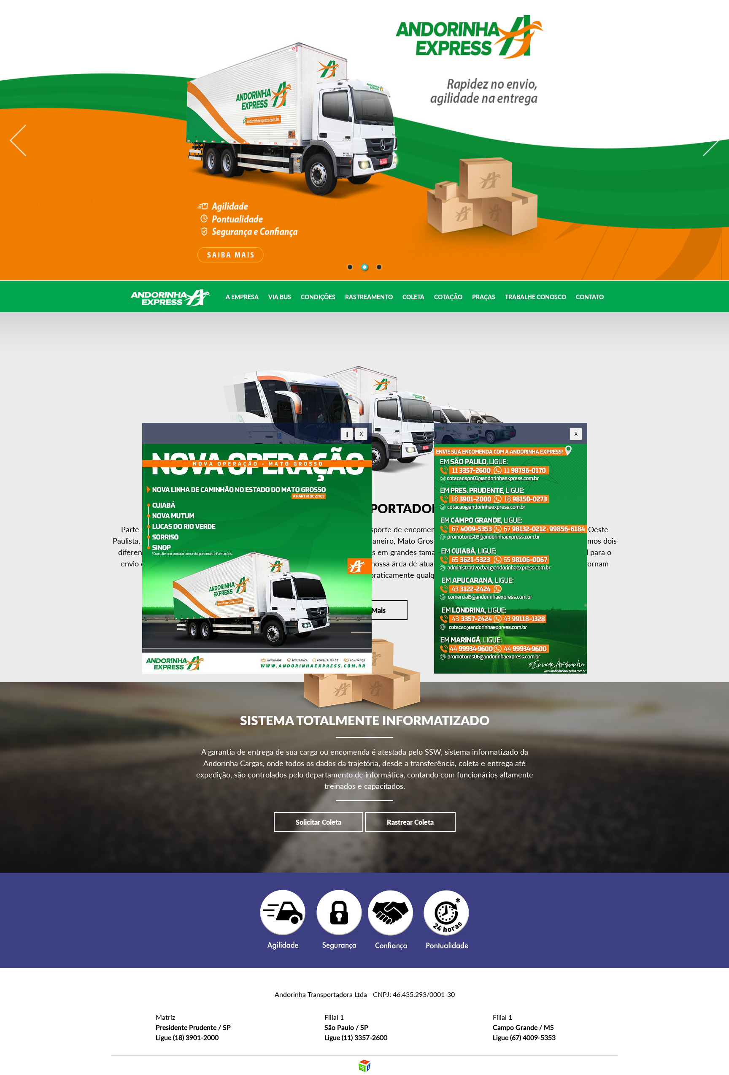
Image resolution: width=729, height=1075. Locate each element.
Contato (590, 297)
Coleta (414, 297)
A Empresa (243, 297)
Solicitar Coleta (318, 822)
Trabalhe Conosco (536, 297)
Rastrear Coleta (410, 822)
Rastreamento (369, 297)
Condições (319, 297)
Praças (484, 297)
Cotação (449, 297)
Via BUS (280, 297)
